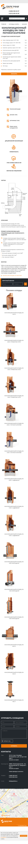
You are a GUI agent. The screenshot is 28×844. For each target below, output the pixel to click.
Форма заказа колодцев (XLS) (14, 127)
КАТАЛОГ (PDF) (13, 114)
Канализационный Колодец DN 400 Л (14, 700)
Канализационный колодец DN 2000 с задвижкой (14, 479)
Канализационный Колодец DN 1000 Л (14, 673)
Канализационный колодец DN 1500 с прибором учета (14, 368)
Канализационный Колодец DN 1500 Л (14, 313)
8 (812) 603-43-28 (14, 13)
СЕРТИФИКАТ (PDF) (15, 120)
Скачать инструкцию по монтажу (12, 275)
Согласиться (23, 835)
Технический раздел (15, 109)
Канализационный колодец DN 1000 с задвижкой (14, 534)
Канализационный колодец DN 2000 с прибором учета (14, 341)
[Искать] (26, 18)
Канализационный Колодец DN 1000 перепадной (14, 617)
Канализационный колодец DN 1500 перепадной (14, 590)
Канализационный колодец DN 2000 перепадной (14, 562)
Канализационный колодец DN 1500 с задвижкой (14, 507)
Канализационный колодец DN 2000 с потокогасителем (14, 424)
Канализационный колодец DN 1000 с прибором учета (14, 396)
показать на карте (14, 759)
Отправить (14, 746)
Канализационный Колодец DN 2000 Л (14, 645)
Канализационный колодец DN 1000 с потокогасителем (14, 451)
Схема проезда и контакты (16, 771)
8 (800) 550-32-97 (14, 11)
